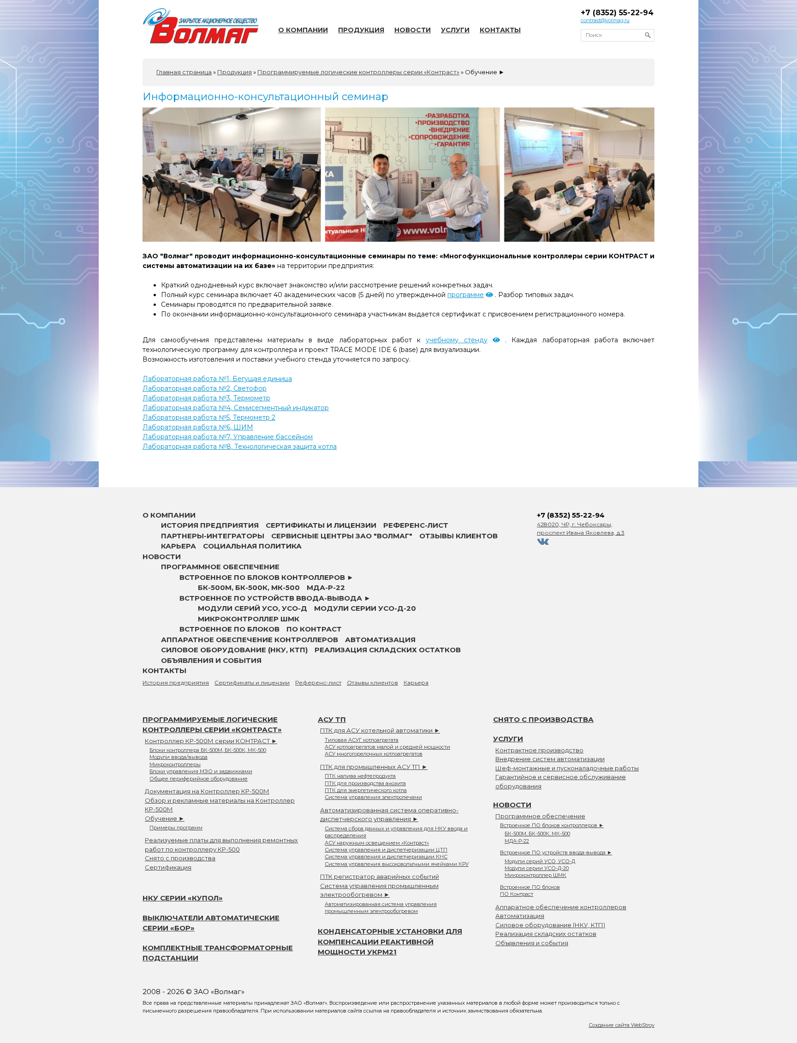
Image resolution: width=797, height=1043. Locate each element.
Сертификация (168, 867)
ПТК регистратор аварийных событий (379, 876)
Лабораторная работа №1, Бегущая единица (217, 379)
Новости (412, 30)
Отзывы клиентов (458, 535)
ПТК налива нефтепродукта (360, 776)
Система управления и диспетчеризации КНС (386, 856)
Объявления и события (211, 660)
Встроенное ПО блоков (229, 629)
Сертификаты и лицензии (321, 525)
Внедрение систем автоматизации (550, 759)
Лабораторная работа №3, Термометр (206, 398)
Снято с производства (180, 858)
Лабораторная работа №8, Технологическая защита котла (240, 446)
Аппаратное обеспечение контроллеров (249, 639)
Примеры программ (175, 827)
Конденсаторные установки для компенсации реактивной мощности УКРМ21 (390, 941)
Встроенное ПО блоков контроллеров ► (266, 577)
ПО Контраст (314, 629)
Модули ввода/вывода (178, 757)
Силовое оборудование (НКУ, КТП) (234, 649)
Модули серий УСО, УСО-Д (252, 608)
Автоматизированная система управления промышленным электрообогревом (381, 907)
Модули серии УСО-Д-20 (365, 608)
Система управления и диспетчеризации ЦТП (386, 849)
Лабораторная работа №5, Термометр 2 (209, 417)
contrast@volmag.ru (605, 20)
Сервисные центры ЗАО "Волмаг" (341, 535)
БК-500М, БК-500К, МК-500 (249, 587)
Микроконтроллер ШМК (248, 618)
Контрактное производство (539, 750)
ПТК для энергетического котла (366, 790)
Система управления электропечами (373, 797)
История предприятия (210, 525)
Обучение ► (164, 818)
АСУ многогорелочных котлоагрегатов (373, 754)
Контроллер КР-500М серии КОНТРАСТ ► (211, 741)
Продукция (361, 30)
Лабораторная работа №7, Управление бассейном (228, 437)
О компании (303, 30)
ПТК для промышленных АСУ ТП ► (374, 766)
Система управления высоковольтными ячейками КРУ (397, 864)
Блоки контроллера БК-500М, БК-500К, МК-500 (207, 750)
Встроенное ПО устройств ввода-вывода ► (275, 598)
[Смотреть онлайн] (489, 295)
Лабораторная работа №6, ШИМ (198, 427)
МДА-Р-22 (326, 587)
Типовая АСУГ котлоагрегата (361, 740)
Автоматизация (380, 639)
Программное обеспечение (220, 566)
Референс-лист (415, 525)
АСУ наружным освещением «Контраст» (377, 843)
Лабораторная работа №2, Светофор (205, 388)
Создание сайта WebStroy (621, 1025)
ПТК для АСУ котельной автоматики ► (380, 730)
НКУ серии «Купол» (183, 898)
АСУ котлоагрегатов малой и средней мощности (387, 747)
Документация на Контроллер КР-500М (207, 791)
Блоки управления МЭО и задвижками (200, 771)
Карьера (178, 546)
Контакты (500, 30)
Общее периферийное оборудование (198, 778)
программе (465, 295)
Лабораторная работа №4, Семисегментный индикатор (236, 408)
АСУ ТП (332, 719)
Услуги (455, 30)
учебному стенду (456, 340)
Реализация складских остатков (388, 649)
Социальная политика (252, 546)
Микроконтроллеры (175, 764)
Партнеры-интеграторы (212, 535)
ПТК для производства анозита (365, 783)
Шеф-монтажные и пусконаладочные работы (567, 768)
